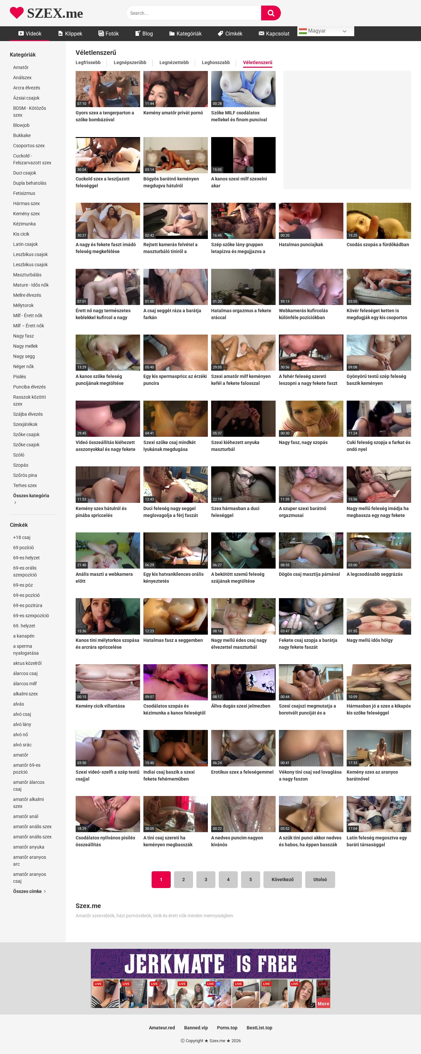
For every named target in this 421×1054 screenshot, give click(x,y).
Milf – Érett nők (28, 325)
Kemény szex (26, 213)
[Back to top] (399, 1034)
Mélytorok (23, 305)
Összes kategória (31, 495)
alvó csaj (22, 714)
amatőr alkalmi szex (28, 803)
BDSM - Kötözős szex (29, 111)
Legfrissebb (88, 62)
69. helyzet (24, 625)
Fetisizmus (24, 193)
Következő (283, 879)
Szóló (18, 454)
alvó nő (20, 734)
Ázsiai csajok (26, 98)
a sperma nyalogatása (26, 650)
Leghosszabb (216, 62)
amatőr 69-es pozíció (26, 768)
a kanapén (24, 636)
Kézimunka (24, 223)
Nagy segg (24, 356)
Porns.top (227, 1027)
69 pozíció (23, 547)
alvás (18, 704)
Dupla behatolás (29, 183)
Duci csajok (24, 173)
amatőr (20, 755)
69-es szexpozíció (31, 615)
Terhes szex (25, 485)
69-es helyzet (26, 557)
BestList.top (259, 1027)
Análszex (22, 77)
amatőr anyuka (28, 847)
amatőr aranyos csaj (29, 878)
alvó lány (22, 724)
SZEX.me (53, 13)
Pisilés (19, 376)
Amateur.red (162, 1027)
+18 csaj (21, 537)
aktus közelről (27, 663)
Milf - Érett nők (27, 315)
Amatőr (21, 67)
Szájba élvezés (28, 414)
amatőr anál (25, 816)
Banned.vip (196, 1027)
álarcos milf (25, 683)
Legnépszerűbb (130, 62)
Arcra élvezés (26, 87)
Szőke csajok (26, 434)
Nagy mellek (25, 346)
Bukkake (22, 135)
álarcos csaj (25, 673)
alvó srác (22, 744)
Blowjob (21, 125)
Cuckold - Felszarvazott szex (32, 159)
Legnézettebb (174, 62)
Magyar (316, 31)
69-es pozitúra (27, 605)
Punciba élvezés (29, 386)
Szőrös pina (25, 475)
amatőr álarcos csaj (28, 786)
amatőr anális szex (32, 826)
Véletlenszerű (257, 62)
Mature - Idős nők (31, 285)
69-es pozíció (26, 595)
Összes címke (28, 891)
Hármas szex (26, 203)
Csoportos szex (29, 145)
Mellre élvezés (27, 295)
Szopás (20, 465)
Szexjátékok (25, 424)
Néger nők (23, 366)
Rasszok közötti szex (29, 400)
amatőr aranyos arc (29, 861)
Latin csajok (25, 244)
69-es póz (23, 585)
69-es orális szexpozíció (25, 571)
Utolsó (320, 879)
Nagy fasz (23, 336)
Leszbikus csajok (30, 254)
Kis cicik (21, 234)
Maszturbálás (27, 274)
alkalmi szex (25, 693)
